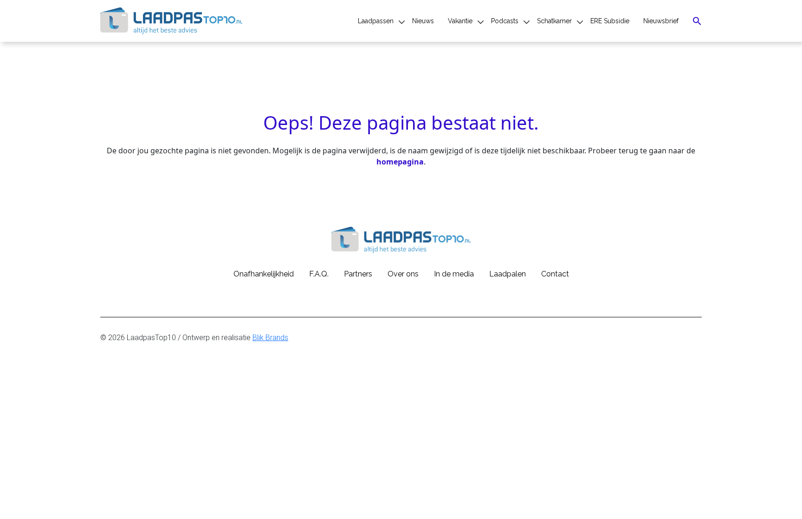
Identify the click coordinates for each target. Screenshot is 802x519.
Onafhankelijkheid (263, 273)
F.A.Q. (319, 273)
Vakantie (460, 21)
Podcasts (504, 21)
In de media (454, 273)
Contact (555, 273)
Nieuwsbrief (661, 21)
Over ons (403, 273)
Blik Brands (270, 337)
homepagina (400, 162)
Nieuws (423, 21)
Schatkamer (554, 21)
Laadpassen (376, 21)
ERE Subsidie (609, 21)
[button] (697, 21)
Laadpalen (507, 273)
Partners (358, 273)
